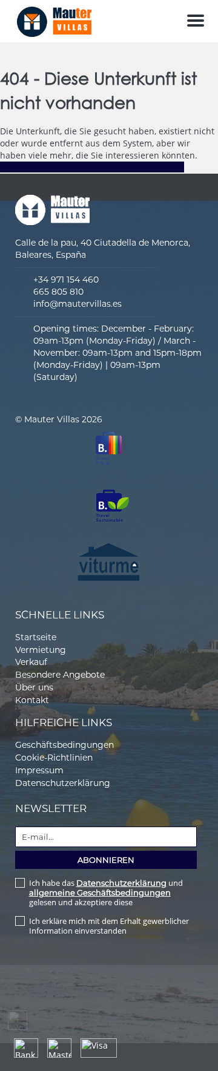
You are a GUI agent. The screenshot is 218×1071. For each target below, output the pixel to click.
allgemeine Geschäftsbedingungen (100, 892)
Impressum (39, 770)
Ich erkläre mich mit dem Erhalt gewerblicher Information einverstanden (109, 925)
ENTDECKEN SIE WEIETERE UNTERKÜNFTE (92, 167)
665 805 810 (58, 291)
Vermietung (40, 649)
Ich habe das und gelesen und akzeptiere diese (106, 892)
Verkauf (31, 662)
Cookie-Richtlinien (54, 757)
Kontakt (32, 700)
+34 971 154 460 (66, 279)
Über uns (34, 687)
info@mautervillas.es (77, 303)
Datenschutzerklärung (62, 783)
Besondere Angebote (60, 674)
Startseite (35, 637)
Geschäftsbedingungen (64, 744)
